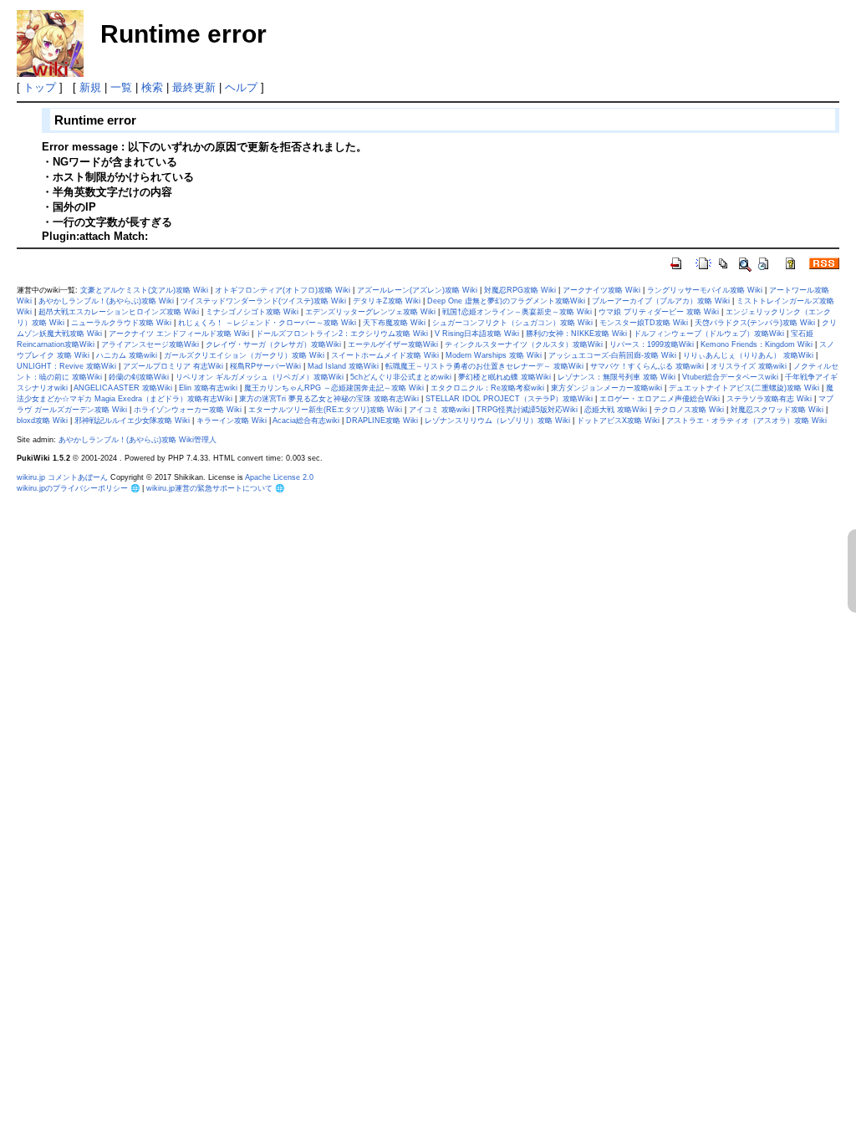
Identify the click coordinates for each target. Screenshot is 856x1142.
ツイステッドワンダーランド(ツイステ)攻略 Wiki (263, 301)
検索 (152, 87)
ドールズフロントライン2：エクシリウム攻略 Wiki (342, 333)
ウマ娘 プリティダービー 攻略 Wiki (659, 312)
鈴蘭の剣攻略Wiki (139, 377)
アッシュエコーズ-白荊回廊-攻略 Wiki (612, 355)
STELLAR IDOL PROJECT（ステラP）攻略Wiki (509, 399)
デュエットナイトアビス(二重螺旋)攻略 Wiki (744, 388)
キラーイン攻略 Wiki (231, 420)
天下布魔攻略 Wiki (394, 323)
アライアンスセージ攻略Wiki (150, 344)
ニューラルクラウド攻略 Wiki (121, 323)
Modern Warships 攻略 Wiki (494, 355)
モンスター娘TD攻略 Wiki (643, 323)
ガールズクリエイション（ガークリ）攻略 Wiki (244, 355)
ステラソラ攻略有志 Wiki (769, 399)
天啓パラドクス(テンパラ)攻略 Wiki (755, 323)
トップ (39, 87)
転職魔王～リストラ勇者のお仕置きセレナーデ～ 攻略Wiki (484, 366)
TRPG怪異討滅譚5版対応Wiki (527, 409)
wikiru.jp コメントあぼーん (62, 477)
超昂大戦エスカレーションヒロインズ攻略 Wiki (118, 312)
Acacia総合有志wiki (306, 420)
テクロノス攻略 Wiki (689, 409)
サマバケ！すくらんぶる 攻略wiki (647, 366)
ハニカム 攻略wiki (126, 355)
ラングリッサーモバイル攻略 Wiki (704, 290)
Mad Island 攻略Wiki (343, 366)
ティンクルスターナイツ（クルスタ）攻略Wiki (524, 344)
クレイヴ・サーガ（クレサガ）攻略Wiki (273, 344)
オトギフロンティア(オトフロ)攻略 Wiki (282, 290)
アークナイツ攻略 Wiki (601, 290)
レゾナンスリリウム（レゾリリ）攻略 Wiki (497, 420)
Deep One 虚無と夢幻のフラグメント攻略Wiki (506, 301)
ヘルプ (241, 87)
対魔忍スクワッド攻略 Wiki (777, 409)
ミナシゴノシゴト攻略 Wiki (252, 312)
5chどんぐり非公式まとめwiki (400, 377)
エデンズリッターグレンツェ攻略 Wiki (370, 312)
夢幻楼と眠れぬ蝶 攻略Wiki (504, 377)
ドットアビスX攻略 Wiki (618, 420)
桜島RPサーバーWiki (265, 366)
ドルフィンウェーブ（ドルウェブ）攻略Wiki (709, 333)
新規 (90, 87)
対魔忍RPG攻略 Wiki (520, 290)
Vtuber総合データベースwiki (730, 377)
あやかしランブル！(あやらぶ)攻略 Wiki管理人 (138, 440)
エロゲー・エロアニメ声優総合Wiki (659, 399)
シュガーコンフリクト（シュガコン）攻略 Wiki (512, 323)
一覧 (121, 87)
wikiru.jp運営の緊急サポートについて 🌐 (215, 488)
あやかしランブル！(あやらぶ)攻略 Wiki (106, 301)
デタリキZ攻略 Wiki (386, 301)
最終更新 (194, 87)
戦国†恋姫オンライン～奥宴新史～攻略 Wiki (517, 312)
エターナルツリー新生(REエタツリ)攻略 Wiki (325, 409)
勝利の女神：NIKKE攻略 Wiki (576, 333)
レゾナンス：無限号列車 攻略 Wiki (616, 377)
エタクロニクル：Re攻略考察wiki (487, 388)
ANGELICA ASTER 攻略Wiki (123, 388)
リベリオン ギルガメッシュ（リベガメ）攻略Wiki (260, 377)
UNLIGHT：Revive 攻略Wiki (66, 366)
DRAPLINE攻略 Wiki (382, 420)
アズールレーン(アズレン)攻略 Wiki (417, 290)
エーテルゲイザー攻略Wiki (393, 344)
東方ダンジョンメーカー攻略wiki (606, 388)
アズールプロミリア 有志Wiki (173, 366)
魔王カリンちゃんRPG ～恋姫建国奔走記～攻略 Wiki (334, 388)
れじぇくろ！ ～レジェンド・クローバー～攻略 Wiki (267, 323)
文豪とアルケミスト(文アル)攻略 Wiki (144, 290)
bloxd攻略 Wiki (42, 420)
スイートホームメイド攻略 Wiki (385, 355)
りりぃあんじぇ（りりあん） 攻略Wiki (748, 355)
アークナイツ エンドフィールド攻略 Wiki (179, 333)
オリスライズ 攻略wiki (749, 366)
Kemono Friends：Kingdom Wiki (757, 344)
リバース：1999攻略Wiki (651, 344)
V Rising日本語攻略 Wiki (477, 333)
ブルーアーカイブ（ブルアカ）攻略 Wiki (661, 301)
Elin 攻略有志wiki (208, 388)
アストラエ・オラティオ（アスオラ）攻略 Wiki (746, 420)
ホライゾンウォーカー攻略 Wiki (188, 409)
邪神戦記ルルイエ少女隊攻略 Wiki (132, 420)
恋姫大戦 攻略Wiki (615, 409)
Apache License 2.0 (279, 477)
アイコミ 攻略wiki (439, 409)
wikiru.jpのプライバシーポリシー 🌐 (78, 488)
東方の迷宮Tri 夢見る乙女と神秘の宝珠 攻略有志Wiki (329, 399)
